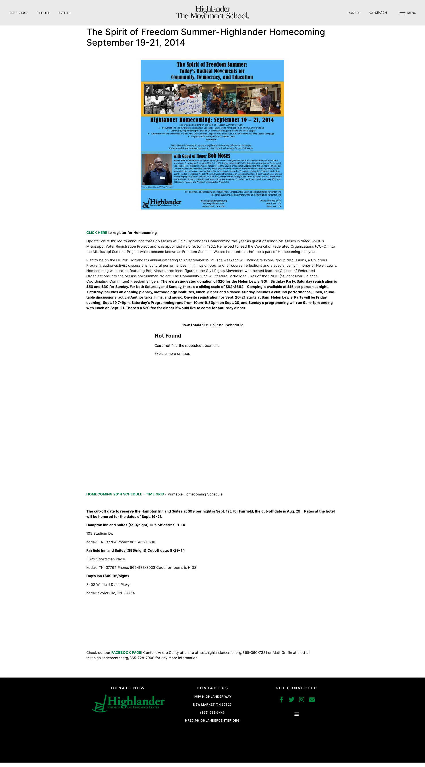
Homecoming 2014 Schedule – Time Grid (125, 494)
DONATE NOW (128, 688)
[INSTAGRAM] (302, 699)
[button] (296, 714)
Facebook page (126, 652)
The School (18, 13)
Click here (96, 232)
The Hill (43, 13)
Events (64, 13)
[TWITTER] (291, 699)
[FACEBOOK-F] (281, 699)
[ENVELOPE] (312, 699)
